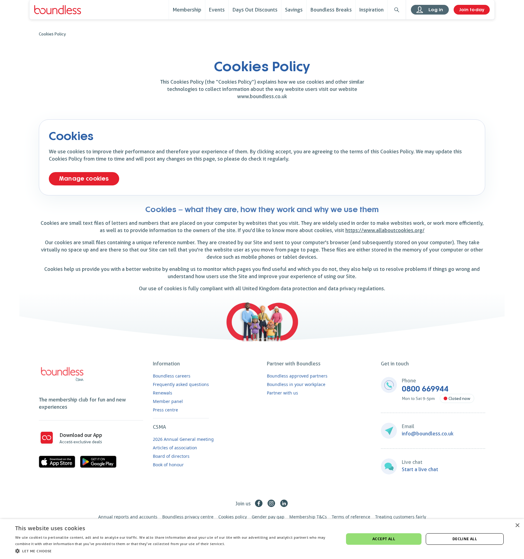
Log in (435, 9)
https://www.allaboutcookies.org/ (385, 230)
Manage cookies (84, 178)
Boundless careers (171, 376)
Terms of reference (351, 517)
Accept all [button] (383, 538)
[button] (174, 550)
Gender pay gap (268, 517)
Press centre (165, 410)
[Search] (396, 9)
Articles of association (175, 448)
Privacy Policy (238, 543)
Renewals (162, 393)
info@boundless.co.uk (428, 434)
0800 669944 (425, 389)
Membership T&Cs (308, 517)
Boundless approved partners (297, 376)
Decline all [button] (464, 538)
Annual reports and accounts (127, 517)
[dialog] (262, 539)
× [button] (517, 525)
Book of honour (168, 464)
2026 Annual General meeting (183, 439)
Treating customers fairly (400, 517)
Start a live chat (420, 469)
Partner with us (282, 393)
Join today (471, 9)
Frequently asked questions (181, 384)
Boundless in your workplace (296, 384)
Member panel (168, 401)
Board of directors (171, 456)
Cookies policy (232, 517)
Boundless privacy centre (187, 517)
